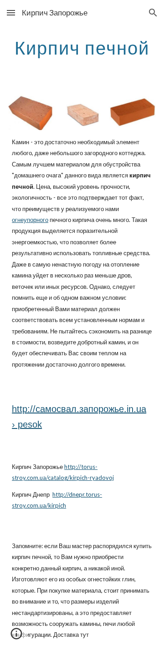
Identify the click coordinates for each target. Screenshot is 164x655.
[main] (82, 47)
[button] (11, 12)
